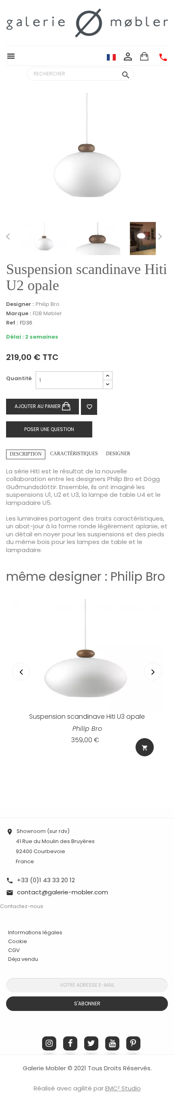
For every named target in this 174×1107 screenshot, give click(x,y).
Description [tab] (26, 454)
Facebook (70, 1043)
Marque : (18, 313)
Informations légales (35, 932)
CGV (14, 950)
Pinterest (133, 1043)
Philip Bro (47, 304)
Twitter (91, 1043)
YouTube (112, 1043)
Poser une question (49, 429)
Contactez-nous (21, 906)
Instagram (49, 1043)
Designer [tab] (118, 453)
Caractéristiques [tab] (74, 453)
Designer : (20, 304)
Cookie (17, 941)
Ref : (12, 323)
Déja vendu (23, 959)
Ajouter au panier (38, 405)
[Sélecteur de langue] (111, 57)
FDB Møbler (47, 313)
